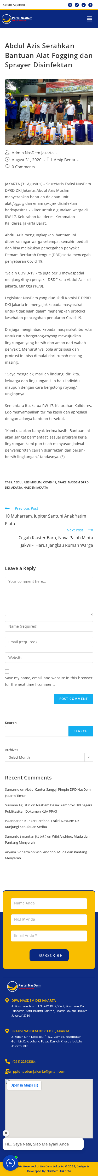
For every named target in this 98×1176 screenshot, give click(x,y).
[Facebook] (90, 5)
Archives (11, 749)
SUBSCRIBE (49, 955)
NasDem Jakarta (36, 487)
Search (11, 722)
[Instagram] (70, 5)
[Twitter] (84, 5)
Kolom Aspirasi (14, 5)
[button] (89, 19)
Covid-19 (49, 482)
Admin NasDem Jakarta (33, 152)
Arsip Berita (64, 159)
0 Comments (23, 166)
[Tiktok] (77, 5)
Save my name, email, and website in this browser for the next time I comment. (49, 681)
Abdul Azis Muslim (28, 482)
